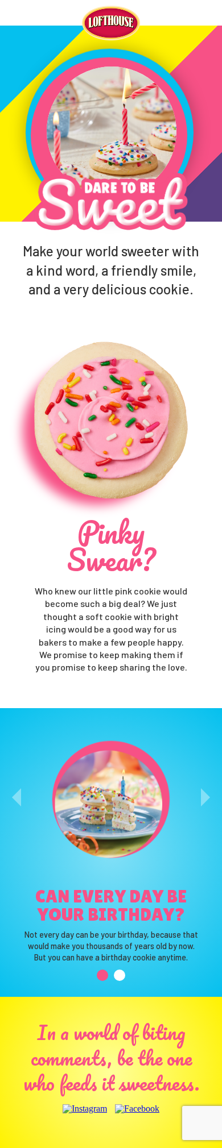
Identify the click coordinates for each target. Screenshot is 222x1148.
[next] (205, 797)
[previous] (16, 797)
